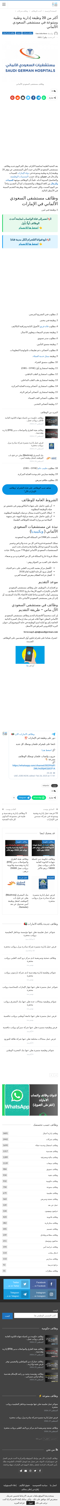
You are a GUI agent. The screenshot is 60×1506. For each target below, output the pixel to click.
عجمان (19, 33)
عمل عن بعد (22, 878)
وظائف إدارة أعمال (8, 33)
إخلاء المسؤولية (9, 1485)
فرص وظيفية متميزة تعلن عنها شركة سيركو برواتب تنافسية (30, 1027)
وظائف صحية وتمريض (49, 1199)
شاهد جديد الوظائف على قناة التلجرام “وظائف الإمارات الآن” (30, 489)
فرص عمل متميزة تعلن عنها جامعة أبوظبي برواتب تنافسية (30, 1016)
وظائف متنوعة (52, 1187)
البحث (55, 1310)
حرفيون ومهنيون (51, 1211)
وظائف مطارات (52, 1271)
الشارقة (51, 878)
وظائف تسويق (52, 1169)
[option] (30, 994)
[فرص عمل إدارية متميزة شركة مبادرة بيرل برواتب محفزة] (51, 446)
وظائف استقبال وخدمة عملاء (46, 1145)
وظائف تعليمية (52, 1193)
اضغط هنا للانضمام (28, 227)
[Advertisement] (30, 133)
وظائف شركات (27, 33)
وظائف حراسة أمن (50, 1247)
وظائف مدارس (52, 1259)
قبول (31, 1503)
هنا (27, 665)
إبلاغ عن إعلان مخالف (30, 1489)
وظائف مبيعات (52, 1163)
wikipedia (46, 785)
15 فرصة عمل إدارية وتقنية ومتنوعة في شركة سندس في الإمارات (45, 816)
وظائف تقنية (53, 1175)
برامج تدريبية (53, 1265)
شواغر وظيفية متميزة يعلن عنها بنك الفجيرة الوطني (30, 1050)
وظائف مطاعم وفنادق (49, 1235)
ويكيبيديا (37, 531)
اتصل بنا (53, 1485)
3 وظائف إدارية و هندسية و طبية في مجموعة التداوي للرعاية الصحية (14, 816)
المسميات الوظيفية (20, 176)
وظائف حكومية (48, 842)
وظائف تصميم (52, 1229)
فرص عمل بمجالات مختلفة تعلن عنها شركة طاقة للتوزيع (30, 1039)
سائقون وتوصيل (51, 1241)
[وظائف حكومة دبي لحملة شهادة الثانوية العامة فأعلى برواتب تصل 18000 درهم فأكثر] (51, 421)
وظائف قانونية (52, 1217)
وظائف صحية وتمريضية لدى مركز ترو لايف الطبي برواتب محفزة (31, 1428)
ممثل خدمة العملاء (41, 356)
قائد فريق (44, 326)
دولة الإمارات (23, 173)
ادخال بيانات (53, 1253)
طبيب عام (42, 468)
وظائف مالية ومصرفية (49, 1157)
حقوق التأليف (24, 1485)
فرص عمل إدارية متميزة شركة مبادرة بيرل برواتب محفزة (30, 946)
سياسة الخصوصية (39, 1485)
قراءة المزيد (19, 1503)
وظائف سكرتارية (51, 1223)
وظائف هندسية (52, 1151)
